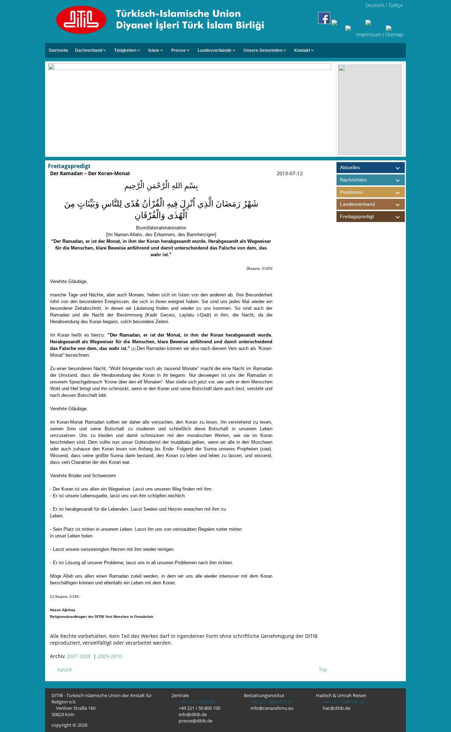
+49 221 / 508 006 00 (343, 702)
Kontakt (302, 50)
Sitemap (394, 34)
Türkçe (395, 5)
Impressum (368, 34)
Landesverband (357, 204)
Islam (153, 50)
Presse (178, 50)
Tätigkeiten (125, 50)
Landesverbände (214, 50)
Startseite (58, 50)
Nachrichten (353, 180)
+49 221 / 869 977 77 (270, 702)
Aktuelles (350, 167)
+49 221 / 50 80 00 (196, 702)
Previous (331, 110)
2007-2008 (78, 656)
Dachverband (88, 50)
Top (322, 669)
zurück (64, 669)
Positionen (351, 192)
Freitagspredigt (357, 216)
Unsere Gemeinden (262, 50)
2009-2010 (110, 656)
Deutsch (374, 5)
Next (409, 110)
